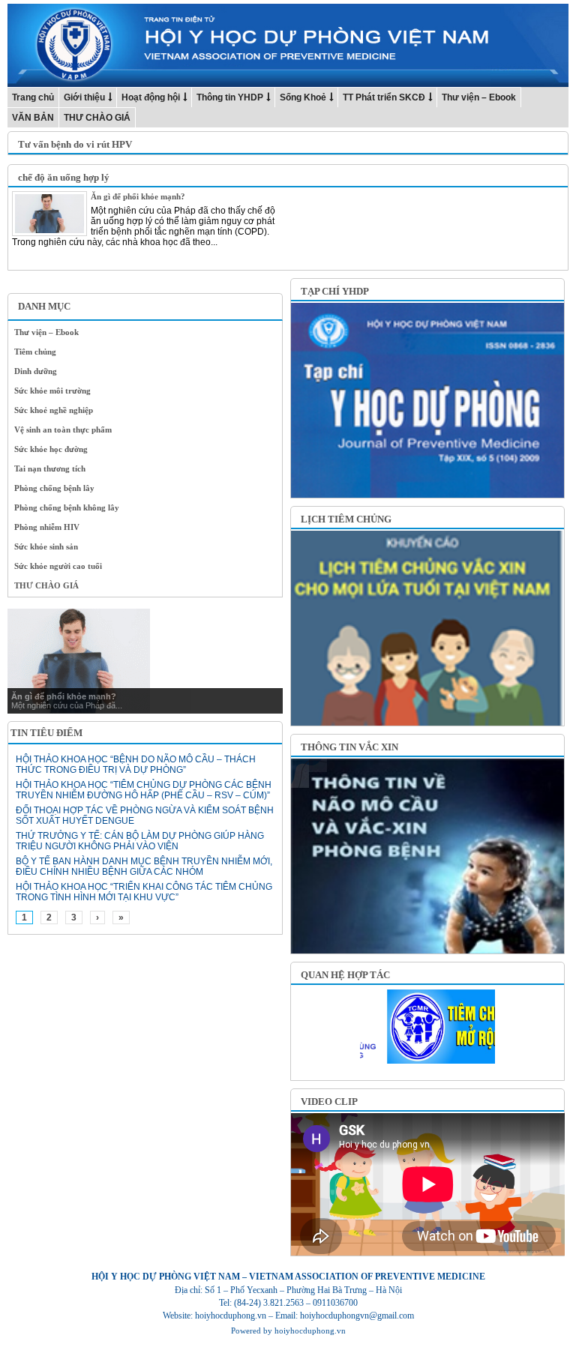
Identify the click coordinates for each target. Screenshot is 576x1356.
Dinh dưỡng (35, 371)
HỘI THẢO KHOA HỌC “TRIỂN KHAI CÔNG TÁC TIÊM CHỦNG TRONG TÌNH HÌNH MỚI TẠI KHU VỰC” (144, 892)
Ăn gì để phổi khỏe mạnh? (138, 196)
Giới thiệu (84, 97)
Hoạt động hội (151, 97)
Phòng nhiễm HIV (47, 526)
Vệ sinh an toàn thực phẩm (63, 429)
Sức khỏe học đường (51, 449)
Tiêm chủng (35, 351)
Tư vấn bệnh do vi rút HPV (75, 144)
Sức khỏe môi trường (52, 390)
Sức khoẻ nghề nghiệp (53, 410)
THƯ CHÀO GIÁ (97, 117)
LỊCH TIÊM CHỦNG (346, 519)
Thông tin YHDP (229, 97)
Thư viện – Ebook (479, 97)
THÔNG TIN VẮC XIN (349, 747)
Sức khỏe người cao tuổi (58, 565)
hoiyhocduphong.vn (310, 1330)
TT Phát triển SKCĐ (384, 97)
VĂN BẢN (33, 117)
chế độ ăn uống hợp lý (64, 177)
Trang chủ (33, 97)
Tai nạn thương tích (50, 468)
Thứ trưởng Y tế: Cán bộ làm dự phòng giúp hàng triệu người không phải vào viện (140, 841)
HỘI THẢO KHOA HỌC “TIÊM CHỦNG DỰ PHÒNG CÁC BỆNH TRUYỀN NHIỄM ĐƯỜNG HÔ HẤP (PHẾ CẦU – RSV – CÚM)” (144, 790)
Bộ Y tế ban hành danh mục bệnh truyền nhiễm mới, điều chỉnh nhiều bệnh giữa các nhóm (144, 866)
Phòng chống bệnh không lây (66, 507)
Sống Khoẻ (303, 97)
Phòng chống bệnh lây (54, 487)
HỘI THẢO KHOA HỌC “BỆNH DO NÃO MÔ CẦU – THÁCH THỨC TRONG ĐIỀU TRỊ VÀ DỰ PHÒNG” (136, 764)
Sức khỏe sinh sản (46, 546)
